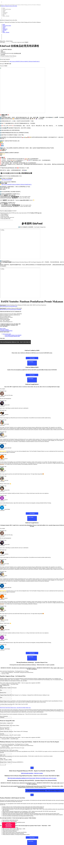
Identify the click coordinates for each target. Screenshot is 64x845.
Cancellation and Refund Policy (6, 330)
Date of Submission (4, 716)
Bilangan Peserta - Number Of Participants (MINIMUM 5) (11, 762)
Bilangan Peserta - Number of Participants (8, 687)
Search (26, 42)
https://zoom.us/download (7, 179)
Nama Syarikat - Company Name (6, 723)
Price (1, 690)
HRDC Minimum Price (4, 685)
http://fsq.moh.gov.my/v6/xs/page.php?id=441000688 (10, 309)
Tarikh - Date (2, 755)
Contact (4, 26)
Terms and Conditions (4, 329)
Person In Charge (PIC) (4, 727)
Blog (3, 31)
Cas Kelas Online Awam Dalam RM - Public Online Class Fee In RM (14, 704)
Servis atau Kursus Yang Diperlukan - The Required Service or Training (14, 671)
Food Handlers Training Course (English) (13, 335)
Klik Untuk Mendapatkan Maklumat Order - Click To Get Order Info (15, 342)
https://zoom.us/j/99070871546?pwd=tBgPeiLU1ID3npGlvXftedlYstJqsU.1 (25, 61)
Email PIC (2, 733)
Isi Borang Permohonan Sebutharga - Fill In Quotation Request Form (44, 790)
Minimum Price (3, 692)
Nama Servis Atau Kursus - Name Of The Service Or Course (12, 747)
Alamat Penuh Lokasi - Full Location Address (9, 750)
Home (3, 24)
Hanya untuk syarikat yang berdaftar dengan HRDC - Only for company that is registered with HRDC (20, 682)
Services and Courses (6, 25)
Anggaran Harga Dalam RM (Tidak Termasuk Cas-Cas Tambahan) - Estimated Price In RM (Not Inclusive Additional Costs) (24, 695)
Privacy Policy (3, 328)
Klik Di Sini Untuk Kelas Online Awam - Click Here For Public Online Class (15, 707)
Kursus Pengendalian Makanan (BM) (12, 336)
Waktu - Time (2, 758)
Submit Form (2, 764)
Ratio (1, 697)
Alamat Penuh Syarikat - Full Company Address (9, 725)
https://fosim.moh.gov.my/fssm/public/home (8, 306)
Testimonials (4, 28)
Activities (4, 30)
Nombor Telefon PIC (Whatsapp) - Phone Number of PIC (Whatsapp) (14, 731)
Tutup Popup (30, 378)
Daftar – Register (5, 32)
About (3, 27)
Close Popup (30, 361)
